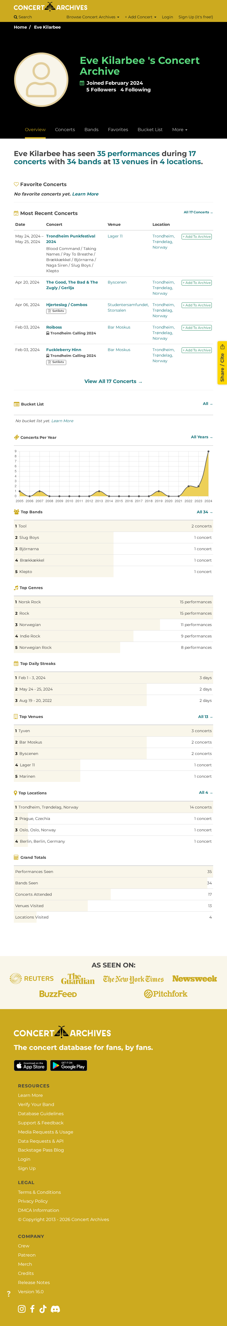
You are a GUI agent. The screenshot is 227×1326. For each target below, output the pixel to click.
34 (209, 882)
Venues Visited (29, 905)
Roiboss (54, 327)
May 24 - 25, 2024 (36, 689)
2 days (206, 689)
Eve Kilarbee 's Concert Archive (140, 65)
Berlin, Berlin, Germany (42, 841)
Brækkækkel (32, 560)
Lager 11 (115, 236)
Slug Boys (29, 537)
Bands (91, 129)
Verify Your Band (36, 1104)
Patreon (27, 1255)
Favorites (118, 129)
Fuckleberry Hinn (63, 349)
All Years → (202, 436)
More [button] (178, 129)
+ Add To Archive (197, 236)
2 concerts (202, 526)
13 (210, 905)
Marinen (27, 776)
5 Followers (101, 90)
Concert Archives (90, 1219)
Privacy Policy (33, 1201)
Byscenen (117, 282)
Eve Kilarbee (47, 27)
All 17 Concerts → (198, 212)
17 (210, 894)
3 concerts (202, 730)
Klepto (25, 571)
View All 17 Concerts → (113, 381)
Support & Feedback (41, 1122)
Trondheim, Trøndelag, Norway (164, 242)
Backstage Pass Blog (41, 1150)
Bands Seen (26, 882)
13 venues (131, 161)
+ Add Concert (139, 16)
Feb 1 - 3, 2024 (32, 677)
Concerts (65, 129)
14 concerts (201, 807)
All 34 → (205, 511)
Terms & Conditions (39, 1192)
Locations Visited (31, 917)
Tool (23, 526)
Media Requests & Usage (45, 1132)
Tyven (24, 730)
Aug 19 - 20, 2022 (35, 700)
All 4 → (206, 792)
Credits (26, 1273)
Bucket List (150, 129)
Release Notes (34, 1282)
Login (167, 16)
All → (208, 403)
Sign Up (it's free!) (196, 16)
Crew (23, 1246)
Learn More (85, 194)
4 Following (135, 90)
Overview (35, 129)
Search (24, 16)
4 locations (180, 161)
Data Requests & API (41, 1141)
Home (20, 27)
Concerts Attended (33, 894)
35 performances (128, 153)
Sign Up (27, 1168)
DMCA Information (38, 1210)
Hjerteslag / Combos (66, 304)
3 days (206, 677)
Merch (25, 1264)
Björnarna (29, 548)
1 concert (203, 537)
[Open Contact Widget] (8, 1294)
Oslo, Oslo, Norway (37, 829)
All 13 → (205, 716)
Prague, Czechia (34, 818)
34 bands (84, 161)
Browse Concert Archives (91, 16)
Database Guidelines (41, 1113)
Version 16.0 (31, 1291)
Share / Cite (222, 367)
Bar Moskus (119, 327)
